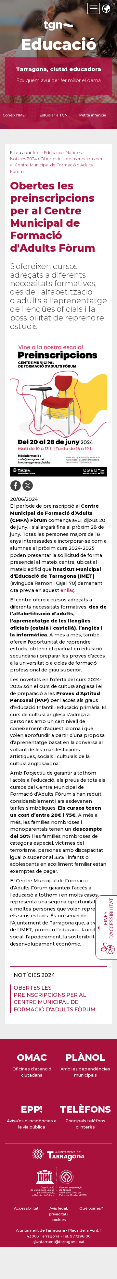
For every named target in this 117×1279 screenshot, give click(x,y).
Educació (59, 44)
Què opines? (91, 1208)
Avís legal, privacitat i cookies (58, 1214)
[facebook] (15, 485)
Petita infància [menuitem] (92, 115)
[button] (106, 9)
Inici (37, 152)
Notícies (74, 152)
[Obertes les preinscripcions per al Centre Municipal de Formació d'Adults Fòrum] (58, 408)
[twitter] (27, 485)
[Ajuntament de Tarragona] (58, 27)
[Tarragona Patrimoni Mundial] (58, 1197)
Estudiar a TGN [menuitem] (54, 115)
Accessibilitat (26, 1208)
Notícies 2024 (23, 158)
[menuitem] (56, 975)
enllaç (67, 590)
